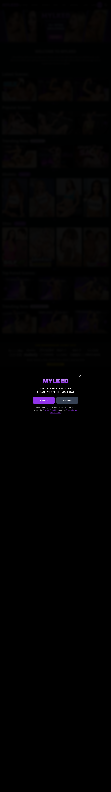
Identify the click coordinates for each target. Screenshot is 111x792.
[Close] (80, 375)
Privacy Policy (71, 410)
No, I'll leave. (55, 413)
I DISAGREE (67, 400)
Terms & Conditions (51, 410)
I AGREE (44, 400)
